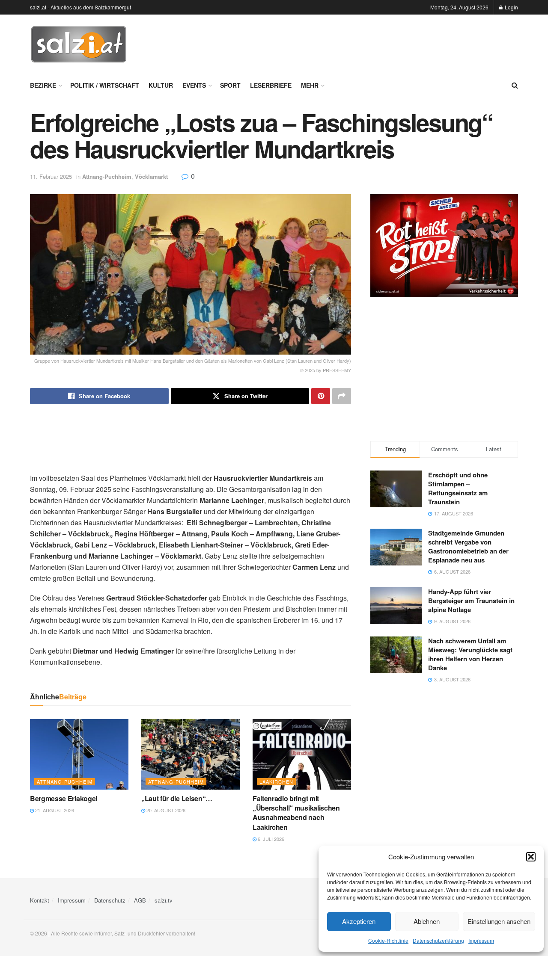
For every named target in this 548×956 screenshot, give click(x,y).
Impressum (481, 940)
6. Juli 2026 (270, 838)
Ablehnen (427, 921)
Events (194, 85)
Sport (230, 85)
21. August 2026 (54, 810)
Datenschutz (109, 900)
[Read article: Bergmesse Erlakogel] (79, 754)
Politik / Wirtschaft (104, 85)
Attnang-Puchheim (106, 176)
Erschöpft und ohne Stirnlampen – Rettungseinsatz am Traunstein (458, 488)
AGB (140, 900)
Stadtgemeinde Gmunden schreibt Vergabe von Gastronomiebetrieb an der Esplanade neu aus (468, 546)
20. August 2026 (165, 810)
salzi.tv (164, 900)
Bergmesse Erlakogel (63, 798)
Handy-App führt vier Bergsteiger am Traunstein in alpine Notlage (471, 600)
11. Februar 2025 (51, 176)
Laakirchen (276, 781)
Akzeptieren (358, 921)
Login (510, 7)
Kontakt (39, 900)
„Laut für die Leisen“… (176, 798)
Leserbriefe (271, 85)
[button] (531, 856)
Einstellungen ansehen (499, 921)
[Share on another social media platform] (341, 396)
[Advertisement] (362, 43)
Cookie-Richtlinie (388, 940)
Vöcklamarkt (151, 176)
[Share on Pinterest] (320, 396)
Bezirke (43, 85)
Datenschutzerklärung (438, 940)
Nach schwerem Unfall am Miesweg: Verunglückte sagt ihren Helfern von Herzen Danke (470, 654)
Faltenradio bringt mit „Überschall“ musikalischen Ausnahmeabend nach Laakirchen (296, 812)
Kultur (161, 85)
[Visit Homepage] (79, 44)
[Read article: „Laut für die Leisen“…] (190, 754)
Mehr (310, 85)
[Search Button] (515, 85)
